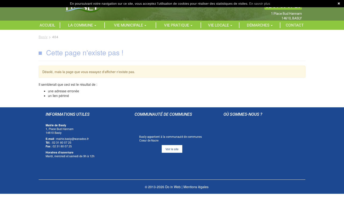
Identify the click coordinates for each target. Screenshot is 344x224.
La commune (81, 25)
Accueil (47, 25)
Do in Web (173, 186)
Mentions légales (196, 186)
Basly (43, 36)
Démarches (258, 25)
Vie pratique (177, 25)
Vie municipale (129, 25)
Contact (295, 25)
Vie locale (219, 25)
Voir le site (172, 149)
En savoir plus (259, 3)
